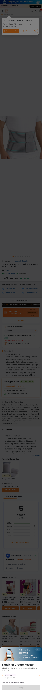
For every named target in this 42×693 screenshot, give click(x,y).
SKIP (38, 649)
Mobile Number (10, 675)
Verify (21, 687)
